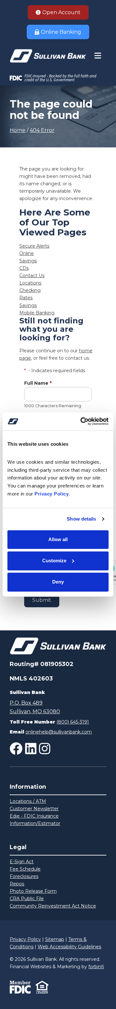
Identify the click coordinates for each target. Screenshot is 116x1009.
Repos (17, 884)
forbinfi (96, 967)
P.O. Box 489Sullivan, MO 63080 (35, 707)
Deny (58, 581)
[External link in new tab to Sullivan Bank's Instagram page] (44, 748)
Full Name (38, 383)
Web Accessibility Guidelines (69, 947)
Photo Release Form (33, 891)
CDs (24, 268)
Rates (26, 298)
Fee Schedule (25, 869)
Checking (30, 290)
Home (17, 130)
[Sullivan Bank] (48, 56)
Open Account (61, 12)
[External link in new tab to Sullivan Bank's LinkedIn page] (30, 748)
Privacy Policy (25, 939)
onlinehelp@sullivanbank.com (58, 732)
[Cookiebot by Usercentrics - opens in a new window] (82, 421)
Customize (54, 560)
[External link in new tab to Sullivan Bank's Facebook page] (16, 748)
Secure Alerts (34, 246)
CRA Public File (27, 898)
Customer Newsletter (34, 809)
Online (26, 253)
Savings (28, 261)
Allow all (58, 539)
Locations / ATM (28, 801)
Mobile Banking (36, 313)
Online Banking (61, 32)
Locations (30, 283)
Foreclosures (24, 876)
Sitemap (54, 939)
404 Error (42, 130)
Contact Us (31, 275)
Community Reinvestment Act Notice (53, 906)
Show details (81, 519)
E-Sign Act (22, 861)
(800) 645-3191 (72, 722)
